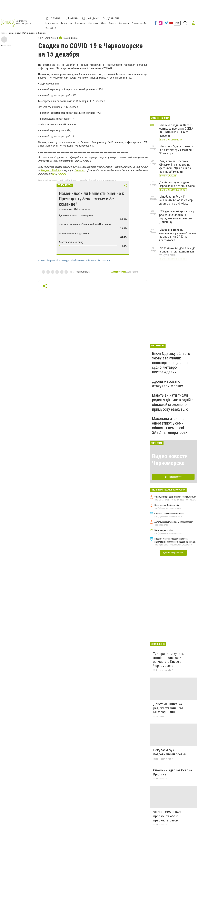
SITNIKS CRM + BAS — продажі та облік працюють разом (168, 816)
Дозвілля (113, 18)
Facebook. (80, 170)
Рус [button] (177, 23)
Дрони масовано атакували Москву (167, 383)
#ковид (41, 260)
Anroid (62, 173)
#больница (91, 260)
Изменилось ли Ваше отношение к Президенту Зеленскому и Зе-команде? (91, 199)
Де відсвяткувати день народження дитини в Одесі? (178, 184)
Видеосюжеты (52, 23)
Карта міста (124, 23)
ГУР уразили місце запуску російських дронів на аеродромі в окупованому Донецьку (176, 216)
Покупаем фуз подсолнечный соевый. (170, 752)
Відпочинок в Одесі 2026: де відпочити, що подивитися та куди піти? (177, 251)
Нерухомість (80, 23)
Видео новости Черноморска (170, 459)
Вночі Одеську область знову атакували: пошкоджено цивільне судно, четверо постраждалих (171, 362)
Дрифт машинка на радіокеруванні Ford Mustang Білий (168, 708)
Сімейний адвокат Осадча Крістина (172, 772)
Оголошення (51, 28)
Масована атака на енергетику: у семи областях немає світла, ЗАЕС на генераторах (177, 235)
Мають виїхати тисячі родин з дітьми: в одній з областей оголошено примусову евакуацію (172, 402)
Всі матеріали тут (173, 476)
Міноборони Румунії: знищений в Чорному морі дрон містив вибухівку (176, 200)
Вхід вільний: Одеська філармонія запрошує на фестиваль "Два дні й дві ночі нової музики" (175, 166)
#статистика (104, 260)
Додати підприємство (173, 552)
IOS (54, 173)
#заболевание (78, 260)
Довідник (92, 18)
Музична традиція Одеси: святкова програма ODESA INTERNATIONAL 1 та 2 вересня (176, 130)
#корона (51, 260)
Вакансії (112, 23)
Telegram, (46, 170)
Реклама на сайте (139, 23)
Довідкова (93, 23)
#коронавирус (63, 260)
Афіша (103, 23)
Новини (73, 18)
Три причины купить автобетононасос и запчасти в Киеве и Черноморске (168, 660)
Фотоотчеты (66, 23)
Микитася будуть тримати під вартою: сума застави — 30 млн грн (177, 150)
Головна (55, 18)
